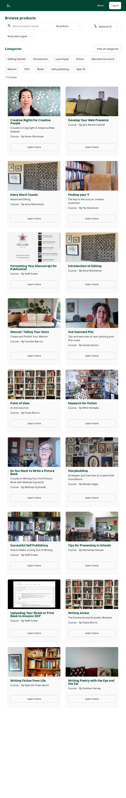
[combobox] (68, 26)
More (100, 5)
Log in (115, 5)
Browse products (82, 5)
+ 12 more (11, 77)
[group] (63, 64)
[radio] (16, 59)
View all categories (107, 49)
